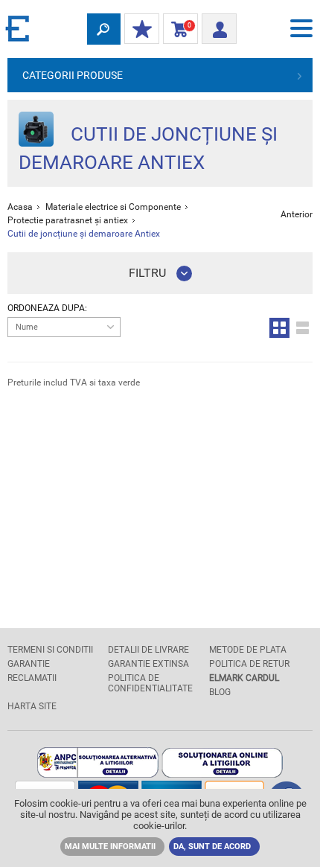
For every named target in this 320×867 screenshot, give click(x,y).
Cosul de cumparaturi (177, 29)
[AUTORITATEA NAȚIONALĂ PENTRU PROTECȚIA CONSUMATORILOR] (98, 774)
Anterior (297, 214)
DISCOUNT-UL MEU (142, 29)
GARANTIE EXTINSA (148, 664)
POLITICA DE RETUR (249, 664)
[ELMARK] (18, 27)
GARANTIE (28, 664)
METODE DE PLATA (248, 649)
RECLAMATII (32, 678)
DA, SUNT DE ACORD (212, 846)
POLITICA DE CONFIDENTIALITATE (150, 683)
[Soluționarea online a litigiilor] (222, 774)
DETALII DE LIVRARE (148, 649)
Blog (220, 692)
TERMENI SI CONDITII (50, 649)
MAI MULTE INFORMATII (110, 846)
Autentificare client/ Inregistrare (219, 24)
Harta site (32, 706)
